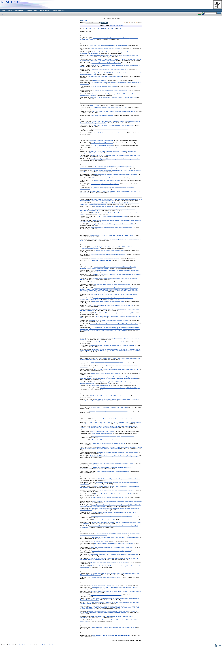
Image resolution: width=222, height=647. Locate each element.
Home (3, 10)
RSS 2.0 (139, 22)
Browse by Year (19, 10)
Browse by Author (45, 10)
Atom (127, 22)
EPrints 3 (10, 644)
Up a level (84, 20)
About (10, 10)
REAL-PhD (9, 2)
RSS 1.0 (133, 22)
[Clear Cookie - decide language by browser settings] (202, 13)
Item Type (112, 25)
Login (2, 13)
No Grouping (119, 25)
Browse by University (59, 10)
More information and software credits (47, 644)
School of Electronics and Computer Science (25, 644)
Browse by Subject (32, 10)
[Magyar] (199, 13)
